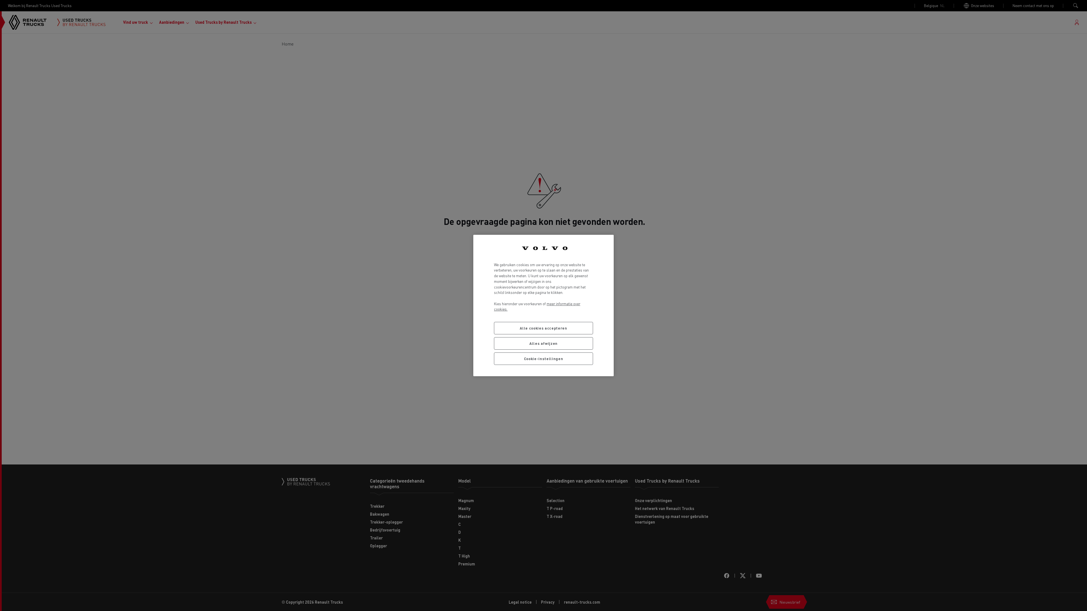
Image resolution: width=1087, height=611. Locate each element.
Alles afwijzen (543, 343)
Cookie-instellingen (543, 358)
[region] (543, 305)
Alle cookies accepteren (543, 328)
